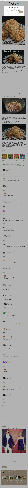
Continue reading (14, 14)
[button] (14, 0)
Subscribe (21, 12)
